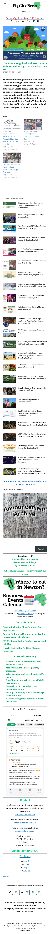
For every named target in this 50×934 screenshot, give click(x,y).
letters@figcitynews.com (25, 822)
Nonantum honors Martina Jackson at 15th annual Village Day (31, 135)
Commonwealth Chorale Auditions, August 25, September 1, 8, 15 (31, 239)
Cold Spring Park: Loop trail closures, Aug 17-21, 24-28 (32, 262)
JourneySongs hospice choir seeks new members (31, 215)
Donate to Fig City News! (25, 610)
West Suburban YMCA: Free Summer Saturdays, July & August (32, 227)
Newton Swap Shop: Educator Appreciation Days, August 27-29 (30, 273)
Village (26, 870)
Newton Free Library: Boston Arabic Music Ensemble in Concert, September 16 (32, 459)
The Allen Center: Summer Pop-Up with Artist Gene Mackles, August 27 (32, 285)
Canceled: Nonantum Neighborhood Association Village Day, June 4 (11, 168)
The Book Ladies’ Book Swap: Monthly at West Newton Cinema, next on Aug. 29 (31, 320)
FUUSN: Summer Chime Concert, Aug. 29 (31, 331)
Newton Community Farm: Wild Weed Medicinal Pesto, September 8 (32, 377)
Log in (6, 875)
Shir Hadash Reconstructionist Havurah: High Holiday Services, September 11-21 (30, 413)
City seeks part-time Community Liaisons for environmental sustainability (30, 205)
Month (26, 861)
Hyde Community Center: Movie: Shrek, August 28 (31, 308)
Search (41, 549)
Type (26, 864)
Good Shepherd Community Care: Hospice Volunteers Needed (31, 250)
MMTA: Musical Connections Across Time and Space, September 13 (32, 435)
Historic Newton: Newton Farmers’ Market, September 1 (31, 366)
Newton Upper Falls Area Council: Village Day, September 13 (31, 447)
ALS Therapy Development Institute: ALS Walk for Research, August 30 (32, 343)
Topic (26, 867)
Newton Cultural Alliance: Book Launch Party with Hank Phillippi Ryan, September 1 (30, 355)
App (35, 709)
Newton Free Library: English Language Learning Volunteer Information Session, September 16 (31, 471)
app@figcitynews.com (25, 830)
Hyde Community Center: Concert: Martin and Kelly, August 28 (31, 296)
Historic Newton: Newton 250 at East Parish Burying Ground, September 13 (32, 423)
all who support (25, 613)
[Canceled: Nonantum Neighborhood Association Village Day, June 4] (12, 158)
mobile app (22, 827)
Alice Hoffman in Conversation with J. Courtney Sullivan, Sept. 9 (32, 389)
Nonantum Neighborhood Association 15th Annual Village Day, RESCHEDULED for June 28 (10, 137)
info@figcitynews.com (25, 814)
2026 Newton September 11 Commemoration (28, 400)
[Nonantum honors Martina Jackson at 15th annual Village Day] (33, 124)
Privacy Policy (25, 930)
